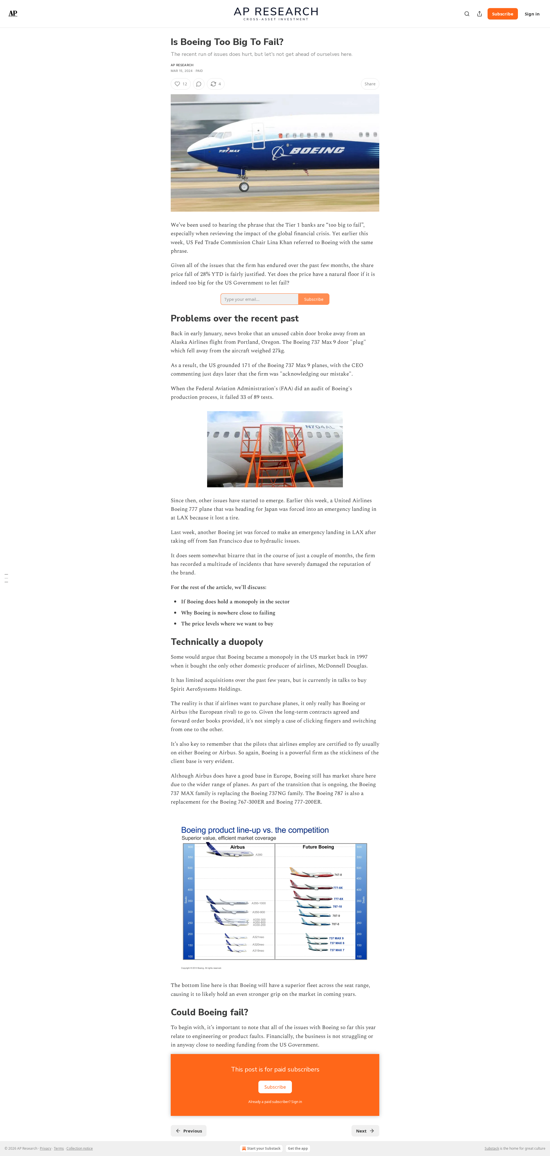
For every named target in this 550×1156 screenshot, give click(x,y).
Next (361, 1131)
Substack (492, 1148)
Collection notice (79, 1148)
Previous (192, 1131)
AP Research (182, 65)
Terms (59, 1148)
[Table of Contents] (6, 578)
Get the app (298, 1148)
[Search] (467, 13)
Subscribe (502, 14)
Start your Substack (263, 1148)
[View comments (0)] (199, 84)
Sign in (532, 14)
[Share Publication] (479, 13)
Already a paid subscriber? (275, 1101)
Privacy (45, 1148)
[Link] (162, 318)
